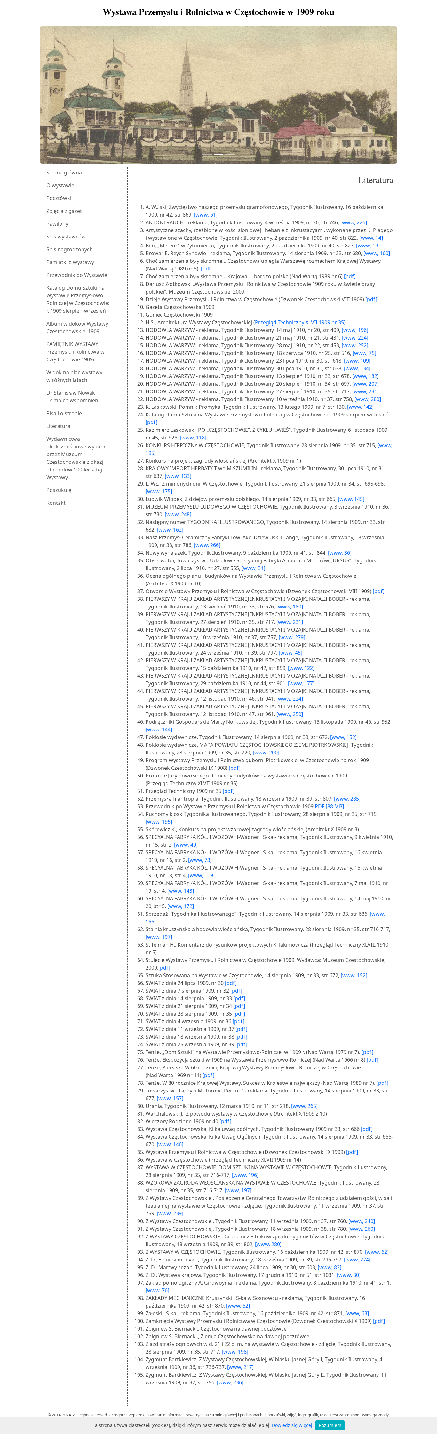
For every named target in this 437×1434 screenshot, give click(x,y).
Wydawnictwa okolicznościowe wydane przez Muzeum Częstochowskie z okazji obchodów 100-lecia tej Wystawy (76, 458)
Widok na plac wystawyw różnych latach (74, 376)
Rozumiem (330, 1425)
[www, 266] (207, 545)
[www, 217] (240, 1367)
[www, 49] (186, 844)
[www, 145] (351, 499)
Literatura (58, 426)
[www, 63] (357, 1313)
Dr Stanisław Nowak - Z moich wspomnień (72, 396)
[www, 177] (301, 683)
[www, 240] (361, 1221)
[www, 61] (206, 214)
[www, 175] (159, 491)
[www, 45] (290, 652)
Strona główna (64, 172)
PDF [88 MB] (329, 806)
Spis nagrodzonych (69, 249)
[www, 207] (365, 383)
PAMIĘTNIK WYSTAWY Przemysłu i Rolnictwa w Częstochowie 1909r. (75, 352)
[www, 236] (230, 1382)
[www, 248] (178, 514)
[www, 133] (178, 475)
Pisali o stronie (64, 413)
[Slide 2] (218, 154)
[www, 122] (301, 668)
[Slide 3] (230, 154)
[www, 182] (365, 376)
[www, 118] (193, 437)
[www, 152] (343, 737)
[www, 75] (364, 353)
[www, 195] (159, 821)
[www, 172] (180, 906)
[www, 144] (159, 729)
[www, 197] (159, 936)
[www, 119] (201, 875)
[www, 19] (368, 245)
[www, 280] (367, 399)
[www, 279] (292, 637)
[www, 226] (353, 222)
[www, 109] (357, 360)
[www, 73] (200, 860)
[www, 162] (170, 529)
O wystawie (60, 185)
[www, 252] (355, 345)
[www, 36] (340, 552)
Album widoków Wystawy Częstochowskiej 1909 (77, 327)
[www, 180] (289, 606)
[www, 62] (377, 1251)
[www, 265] (304, 1105)
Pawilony (57, 223)
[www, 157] (170, 1098)
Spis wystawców (66, 236)
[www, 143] (180, 890)
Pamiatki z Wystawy (70, 262)
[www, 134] (357, 368)
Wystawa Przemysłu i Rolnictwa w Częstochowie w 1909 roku (219, 11)
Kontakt (56, 502)
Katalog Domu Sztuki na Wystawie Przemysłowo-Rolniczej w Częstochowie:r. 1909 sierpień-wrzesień (77, 299)
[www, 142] (360, 406)
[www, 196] (355, 330)
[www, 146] (170, 1144)
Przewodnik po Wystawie (76, 274)
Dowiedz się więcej (292, 1425)
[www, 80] (349, 1274)
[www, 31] (253, 568)
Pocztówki (58, 198)
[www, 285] (347, 798)
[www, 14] (371, 237)
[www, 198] (235, 1351)
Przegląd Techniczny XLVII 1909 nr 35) (300, 322)
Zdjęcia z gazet (64, 210)
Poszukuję (58, 490)
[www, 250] (289, 714)
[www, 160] (376, 253)
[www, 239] (170, 1213)
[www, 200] (266, 752)
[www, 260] (361, 1228)
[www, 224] (355, 337)
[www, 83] (329, 1267)
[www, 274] (357, 1259)
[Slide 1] (207, 154)
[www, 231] (365, 391)
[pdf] (207, 268)
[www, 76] (157, 1290)
